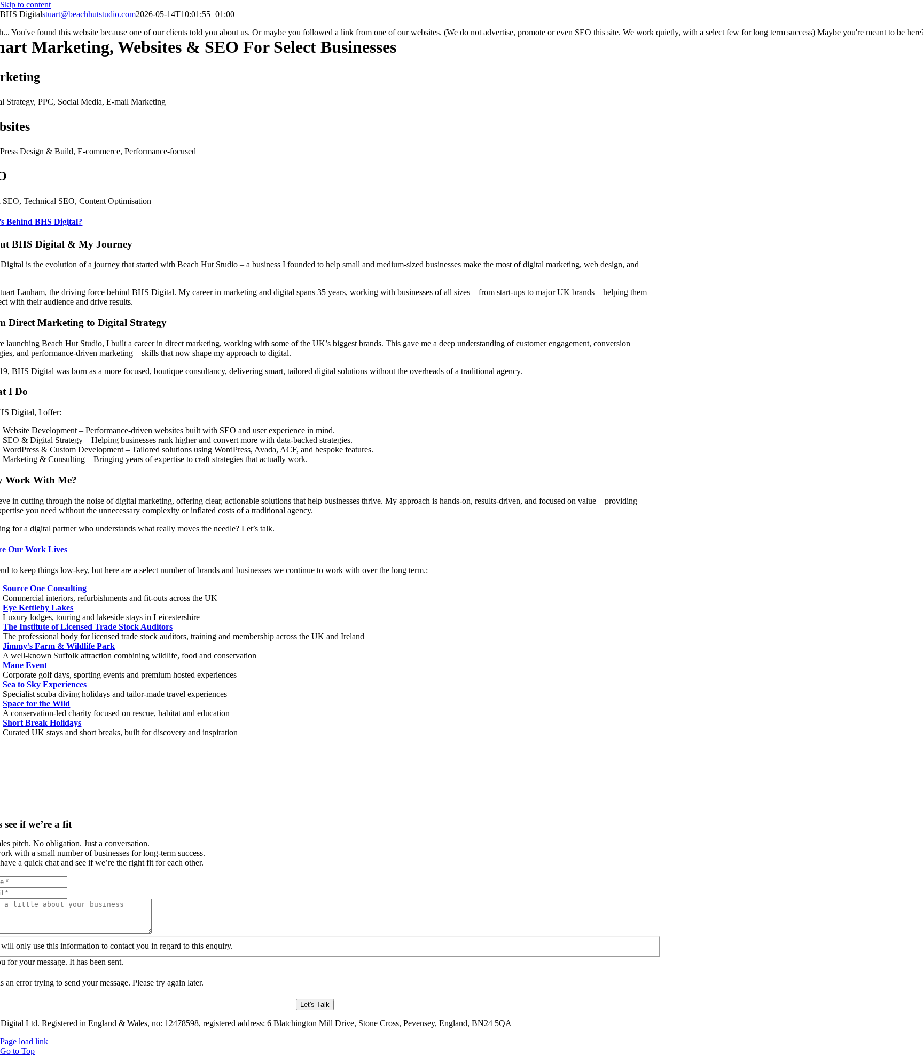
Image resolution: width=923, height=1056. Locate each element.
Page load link (24, 1041)
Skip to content (25, 4)
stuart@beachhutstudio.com (89, 14)
